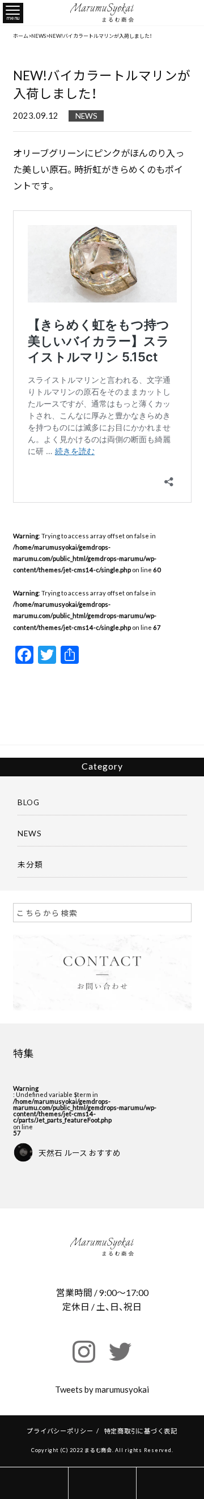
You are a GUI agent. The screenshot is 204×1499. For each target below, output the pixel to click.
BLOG (29, 801)
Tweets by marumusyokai (102, 1389)
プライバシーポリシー (60, 1431)
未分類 (30, 864)
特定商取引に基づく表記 (140, 1431)
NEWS (86, 115)
